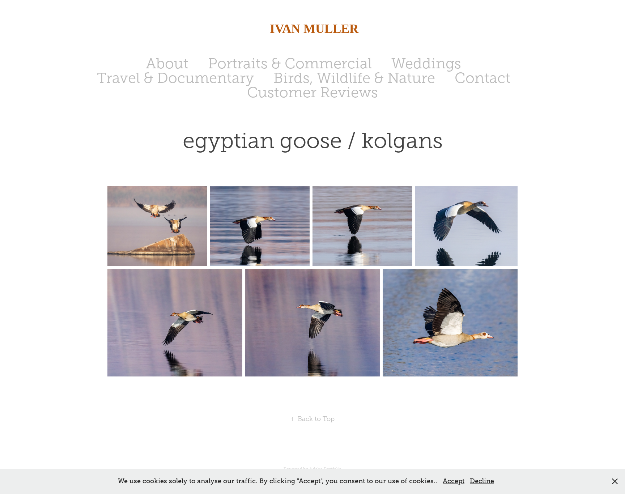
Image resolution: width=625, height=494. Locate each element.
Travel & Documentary (175, 78)
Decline (482, 481)
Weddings (426, 63)
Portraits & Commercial (290, 63)
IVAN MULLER (312, 29)
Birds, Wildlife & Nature (354, 78)
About (167, 63)
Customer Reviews (312, 92)
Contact (482, 78)
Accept (453, 481)
